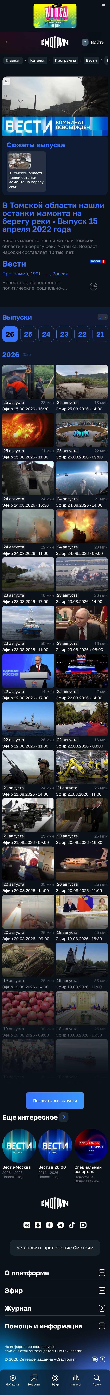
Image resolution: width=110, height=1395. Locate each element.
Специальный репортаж (88, 1169)
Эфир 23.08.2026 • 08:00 (79, 649)
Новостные (14, 282)
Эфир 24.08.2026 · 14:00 (79, 505)
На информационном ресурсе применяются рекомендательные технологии (43, 1349)
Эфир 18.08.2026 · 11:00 (79, 1083)
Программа (65, 60)
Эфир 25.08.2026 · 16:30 (25, 408)
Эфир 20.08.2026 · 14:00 (25, 890)
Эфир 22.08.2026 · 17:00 (25, 697)
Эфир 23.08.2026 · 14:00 (79, 601)
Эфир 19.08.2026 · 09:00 (25, 1035)
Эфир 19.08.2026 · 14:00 (25, 987)
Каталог (37, 60)
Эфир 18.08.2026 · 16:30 (79, 1035)
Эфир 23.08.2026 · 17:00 (25, 601)
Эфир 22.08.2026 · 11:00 (25, 746)
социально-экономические (32, 290)
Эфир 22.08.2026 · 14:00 (79, 697)
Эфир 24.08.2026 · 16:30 (25, 505)
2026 (26, 354)
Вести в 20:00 (52, 1167)
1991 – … (40, 273)
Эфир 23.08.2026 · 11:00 (25, 649)
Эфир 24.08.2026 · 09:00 (79, 553)
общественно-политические (32, 285)
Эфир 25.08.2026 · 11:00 (25, 457)
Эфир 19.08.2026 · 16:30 (79, 938)
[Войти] (85, 42)
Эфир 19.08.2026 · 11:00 (79, 987)
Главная (13, 60)
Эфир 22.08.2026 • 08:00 (79, 746)
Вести (91, 60)
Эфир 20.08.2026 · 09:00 (25, 938)
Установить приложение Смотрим (55, 1247)
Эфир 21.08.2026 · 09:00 (25, 842)
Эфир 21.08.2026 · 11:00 (79, 794)
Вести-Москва (16, 1167)
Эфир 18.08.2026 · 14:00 (25, 1083)
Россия (60, 273)
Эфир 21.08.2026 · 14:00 (25, 794)
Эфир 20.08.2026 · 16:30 (79, 842)
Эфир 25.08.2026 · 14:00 (79, 408)
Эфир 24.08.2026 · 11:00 (25, 553)
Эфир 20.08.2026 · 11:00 (79, 890)
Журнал (18, 1308)
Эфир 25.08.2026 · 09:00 (79, 457)
